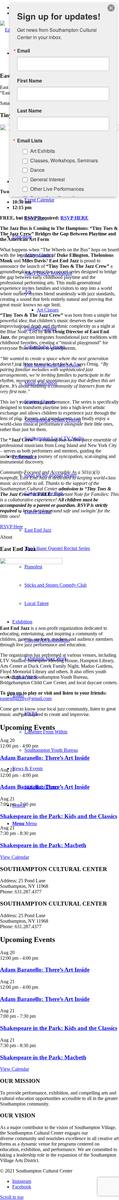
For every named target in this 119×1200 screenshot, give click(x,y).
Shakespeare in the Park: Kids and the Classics (58, 816)
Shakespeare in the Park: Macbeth (43, 845)
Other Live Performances (57, 188)
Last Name (29, 110)
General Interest (47, 179)
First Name (29, 80)
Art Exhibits (42, 150)
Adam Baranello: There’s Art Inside (44, 758)
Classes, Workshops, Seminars (64, 160)
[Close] (111, 8)
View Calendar (14, 857)
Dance (37, 169)
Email (23, 50)
